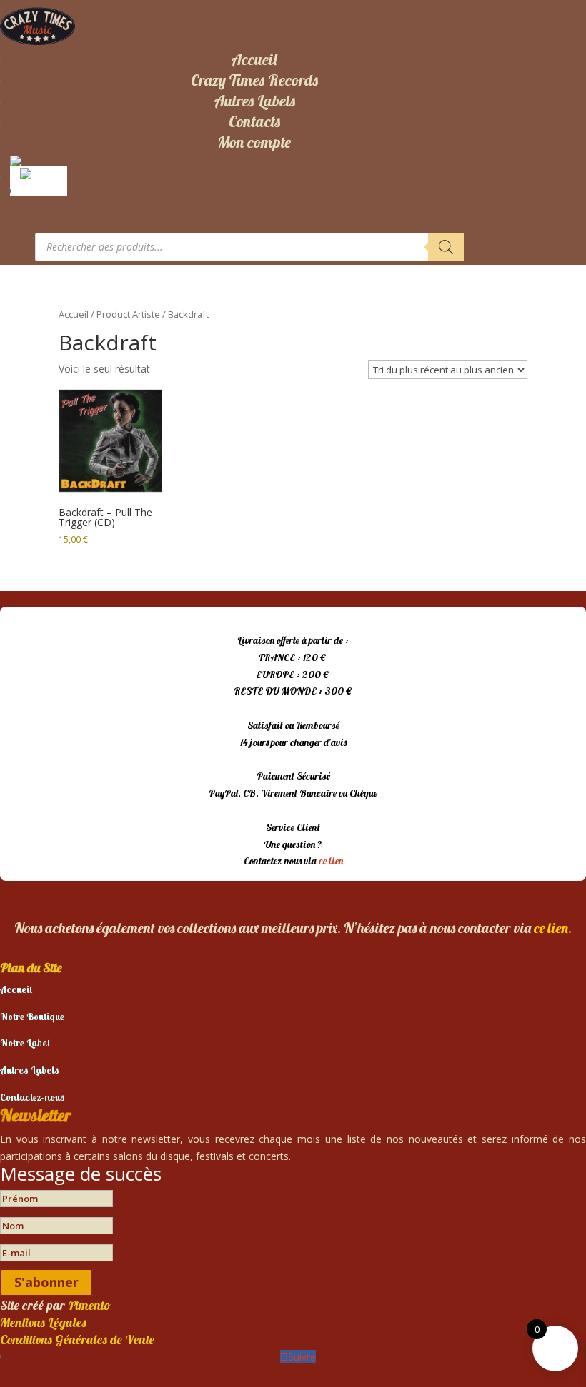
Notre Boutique (32, 1016)
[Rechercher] (446, 247)
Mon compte (254, 142)
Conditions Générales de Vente (77, 1339)
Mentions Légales (43, 1322)
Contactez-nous (32, 1097)
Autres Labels (254, 101)
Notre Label (25, 1043)
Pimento (89, 1305)
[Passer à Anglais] (41, 172)
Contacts (254, 121)
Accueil (254, 59)
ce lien (331, 860)
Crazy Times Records (254, 80)
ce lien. (553, 928)
